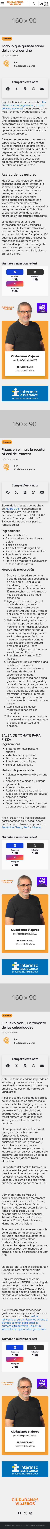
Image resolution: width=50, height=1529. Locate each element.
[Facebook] (15, 272)
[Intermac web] (25, 393)
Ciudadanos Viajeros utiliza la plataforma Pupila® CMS (25, 1525)
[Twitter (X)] (35, 272)
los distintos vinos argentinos (24, 103)
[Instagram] (15, 283)
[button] (8, 91)
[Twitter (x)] (25, 1513)
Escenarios (7, 38)
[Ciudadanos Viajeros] (15, 3)
